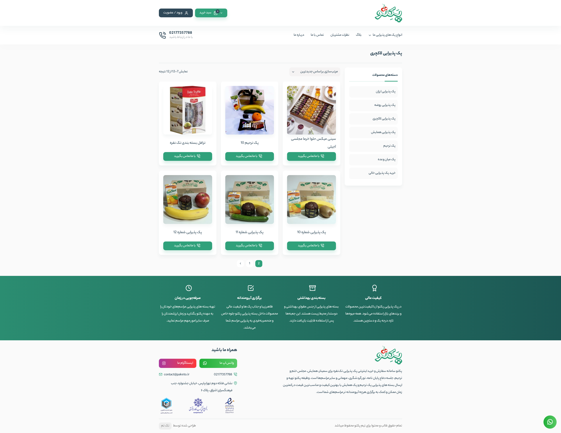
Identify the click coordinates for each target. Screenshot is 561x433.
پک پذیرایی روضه (385, 105)
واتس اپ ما (227, 363)
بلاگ (359, 35)
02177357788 (223, 375)
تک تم (165, 426)
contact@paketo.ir (176, 375)
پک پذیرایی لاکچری (384, 119)
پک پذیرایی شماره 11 (249, 233)
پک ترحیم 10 (250, 143)
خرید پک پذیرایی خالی (382, 173)
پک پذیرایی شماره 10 (311, 233)
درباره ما (299, 35)
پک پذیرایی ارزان (386, 91)
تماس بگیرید (309, 156)
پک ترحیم (389, 146)
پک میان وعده (387, 159)
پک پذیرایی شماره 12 (187, 233)
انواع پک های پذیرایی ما (387, 35)
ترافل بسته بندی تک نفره (187, 143)
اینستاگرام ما (185, 363)
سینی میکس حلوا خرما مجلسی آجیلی (313, 143)
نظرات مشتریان (339, 35)
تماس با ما (317, 35)
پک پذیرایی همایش (383, 132)
